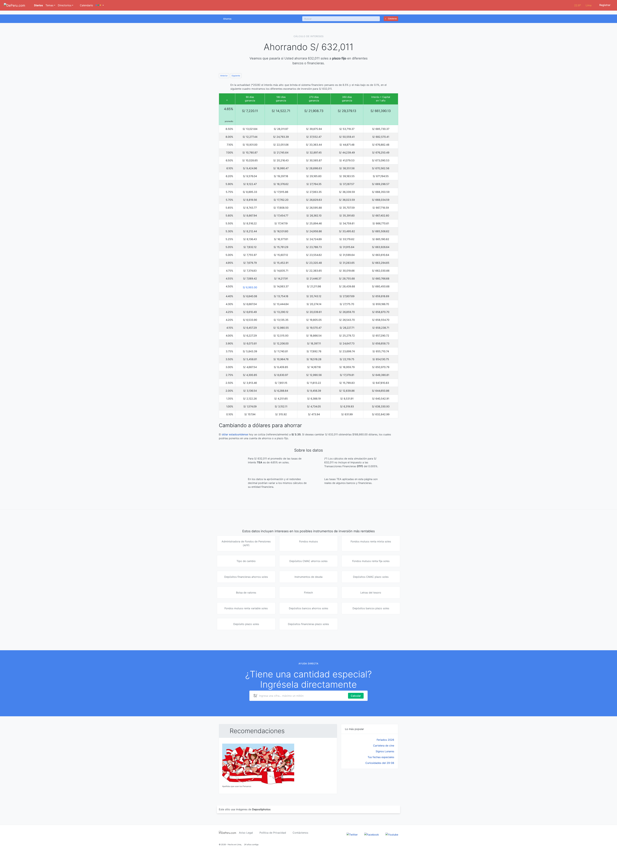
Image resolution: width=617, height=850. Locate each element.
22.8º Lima (582, 5)
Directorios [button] (64, 5)
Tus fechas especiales (381, 757)
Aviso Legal (246, 832)
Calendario (86, 5)
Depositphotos (261, 809)
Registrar (604, 5)
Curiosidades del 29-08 (379, 763)
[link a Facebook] (371, 834)
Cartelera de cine (383, 745)
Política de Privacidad (272, 832)
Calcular (356, 695)
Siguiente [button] (236, 75)
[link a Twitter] (352, 834)
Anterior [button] (224, 75)
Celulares (392, 18)
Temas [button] (49, 5)
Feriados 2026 (385, 739)
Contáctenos (300, 832)
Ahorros (227, 18)
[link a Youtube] (391, 834)
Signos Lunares (385, 751)
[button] (99, 5)
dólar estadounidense (235, 434)
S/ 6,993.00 (250, 287)
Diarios (38, 5)
